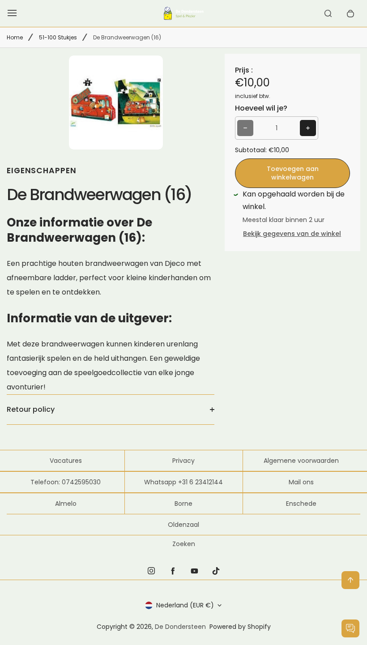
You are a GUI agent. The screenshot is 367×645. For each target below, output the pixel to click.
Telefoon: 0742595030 (65, 482)
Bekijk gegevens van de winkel (292, 233)
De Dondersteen (180, 627)
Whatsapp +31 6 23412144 (183, 482)
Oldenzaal (183, 524)
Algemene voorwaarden (301, 460)
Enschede (301, 503)
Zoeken (183, 543)
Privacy (183, 460)
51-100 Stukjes (58, 37)
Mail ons (301, 482)
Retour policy (31, 409)
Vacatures (66, 460)
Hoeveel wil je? (261, 108)
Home (15, 37)
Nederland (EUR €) (185, 605)
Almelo (66, 503)
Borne (183, 503)
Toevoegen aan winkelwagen (293, 173)
